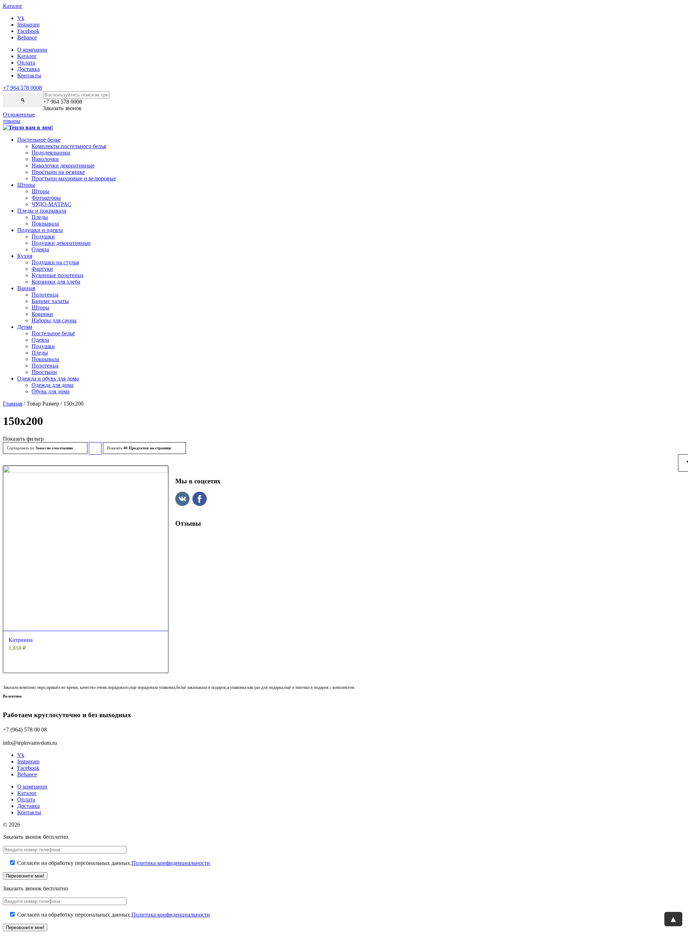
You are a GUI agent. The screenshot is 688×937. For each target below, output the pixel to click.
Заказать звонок (62, 108)
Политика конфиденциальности (171, 863)
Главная (12, 404)
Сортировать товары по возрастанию (95, 450)
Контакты (29, 75)
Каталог (27, 56)
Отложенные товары (19, 118)
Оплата (26, 63)
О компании (32, 50)
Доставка (28, 69)
